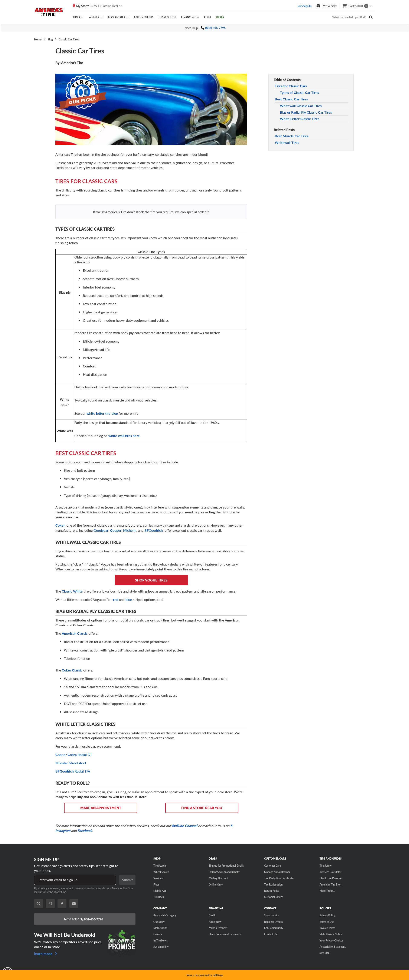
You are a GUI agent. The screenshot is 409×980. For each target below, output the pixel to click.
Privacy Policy (327, 915)
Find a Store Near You (201, 807)
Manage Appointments (277, 872)
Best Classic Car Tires (291, 99)
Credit (212, 915)
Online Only (216, 884)
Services (158, 878)
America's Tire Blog (330, 884)
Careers (157, 934)
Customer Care (272, 865)
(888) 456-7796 (215, 28)
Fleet (207, 17)
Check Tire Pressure (330, 878)
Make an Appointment (100, 807)
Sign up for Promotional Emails (226, 865)
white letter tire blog (102, 413)
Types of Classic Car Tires (299, 92)
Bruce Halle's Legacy (164, 915)
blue (129, 599)
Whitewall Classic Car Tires (301, 105)
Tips (167, 17)
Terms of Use (327, 921)
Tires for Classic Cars (291, 85)
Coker (60, 525)
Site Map (325, 952)
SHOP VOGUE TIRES (151, 580)
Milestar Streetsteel (70, 762)
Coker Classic (72, 670)
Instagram (62, 830)
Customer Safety (273, 897)
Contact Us (270, 934)
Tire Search (159, 865)
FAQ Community (273, 928)
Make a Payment (218, 928)
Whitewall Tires (287, 142)
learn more (43, 953)
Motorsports (160, 928)
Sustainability (160, 946)
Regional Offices (273, 921)
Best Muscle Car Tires (291, 135)
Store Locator (271, 915)
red (116, 599)
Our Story (158, 921)
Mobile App (160, 890)
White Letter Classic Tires (299, 118)
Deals (220, 17)
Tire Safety (325, 865)
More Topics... (327, 890)
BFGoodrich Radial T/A (72, 771)
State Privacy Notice (331, 934)
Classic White (73, 591)
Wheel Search (161, 872)
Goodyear (101, 530)
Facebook (85, 830)
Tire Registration (273, 884)
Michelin (129, 530)
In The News (160, 940)
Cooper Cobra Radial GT (73, 754)
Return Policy (271, 890)
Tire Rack (158, 897)
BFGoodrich (153, 530)
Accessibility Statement (333, 946)
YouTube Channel (184, 825)
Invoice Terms (327, 928)
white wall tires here (124, 435)
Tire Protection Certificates (279, 878)
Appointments (144, 17)
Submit (127, 879)
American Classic (75, 633)
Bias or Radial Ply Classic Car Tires (306, 112)
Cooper (115, 530)
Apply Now (215, 921)
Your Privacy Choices (331, 940)
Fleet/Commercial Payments (225, 934)
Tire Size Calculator (330, 872)
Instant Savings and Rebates (224, 872)
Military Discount (218, 878)
